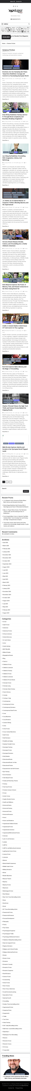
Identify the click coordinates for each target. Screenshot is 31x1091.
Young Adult (16, 68)
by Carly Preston (8, 121)
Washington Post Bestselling (10, 1034)
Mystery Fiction (7, 885)
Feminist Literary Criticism (9, 790)
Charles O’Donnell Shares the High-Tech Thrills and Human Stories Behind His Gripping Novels (15, 408)
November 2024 (7, 594)
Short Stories (6, 985)
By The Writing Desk (8, 453)
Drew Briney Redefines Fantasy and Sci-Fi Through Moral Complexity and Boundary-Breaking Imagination (15, 117)
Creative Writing (7, 722)
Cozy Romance (7, 719)
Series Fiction (6, 982)
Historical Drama (7, 805)
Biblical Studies (7, 652)
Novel (4, 906)
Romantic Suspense (8, 970)
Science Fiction (8, 68)
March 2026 (6, 545)
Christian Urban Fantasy (9, 689)
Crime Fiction (7, 192)
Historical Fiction (15, 359)
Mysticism (5, 888)
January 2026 (6, 551)
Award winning (6, 646)
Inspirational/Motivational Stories (11, 833)
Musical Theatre (7, 878)
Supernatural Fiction (18, 194)
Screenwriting (6, 979)
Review (5, 955)
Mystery (19, 192)
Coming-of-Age (7, 698)
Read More (5, 99)
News (9, 111)
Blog (5, 111)
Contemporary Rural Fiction (10, 710)
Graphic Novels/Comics (9, 799)
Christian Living (7, 686)
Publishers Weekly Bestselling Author (12, 940)
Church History (7, 692)
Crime (4, 725)
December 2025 (7, 554)
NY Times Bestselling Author (10, 909)
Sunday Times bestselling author (11, 1004)
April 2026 (5, 542)
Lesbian (5, 842)
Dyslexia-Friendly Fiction (9, 744)
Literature (5, 857)
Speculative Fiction (7, 995)
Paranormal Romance (8, 915)
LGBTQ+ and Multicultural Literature (12, 848)
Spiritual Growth (7, 998)
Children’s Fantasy (7, 670)
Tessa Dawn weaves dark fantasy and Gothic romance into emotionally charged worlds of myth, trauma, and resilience (16, 524)
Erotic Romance (7, 774)
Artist (4, 643)
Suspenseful (6, 1013)
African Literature (7, 634)
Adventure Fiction (7, 631)
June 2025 (5, 573)
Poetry (4, 924)
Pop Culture (6, 927)
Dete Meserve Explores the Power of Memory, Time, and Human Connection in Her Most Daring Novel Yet (15, 287)
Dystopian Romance (8, 753)
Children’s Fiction (7, 673)
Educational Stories (8, 765)
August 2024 (6, 600)
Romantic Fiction (7, 967)
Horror (11, 152)
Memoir (5, 860)
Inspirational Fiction (8, 826)
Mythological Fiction (8, 891)
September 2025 (7, 564)
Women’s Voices (7, 1044)
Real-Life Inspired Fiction (9, 943)
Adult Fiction (6, 624)
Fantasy (6, 152)
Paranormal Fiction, (8, 912)
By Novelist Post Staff (9, 330)
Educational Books (7, 759)
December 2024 (7, 591)
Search (4, 488)
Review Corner (6, 958)
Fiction (4, 793)
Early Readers (6, 756)
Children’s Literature (9, 236)
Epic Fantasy (6, 771)
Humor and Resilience (8, 820)
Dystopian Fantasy (7, 747)
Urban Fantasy (6, 1022)
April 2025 (5, 579)
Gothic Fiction (6, 796)
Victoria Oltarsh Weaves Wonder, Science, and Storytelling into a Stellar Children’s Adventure (14, 244)
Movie (4, 872)
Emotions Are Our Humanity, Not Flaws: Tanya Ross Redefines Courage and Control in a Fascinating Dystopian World (15, 74)
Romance (5, 961)
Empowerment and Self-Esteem (11, 768)
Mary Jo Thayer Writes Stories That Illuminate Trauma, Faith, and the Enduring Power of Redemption (14, 511)
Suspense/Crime (8, 197)
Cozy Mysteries (7, 716)
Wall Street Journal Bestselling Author (12, 1028)
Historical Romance (8, 814)
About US (12, 1)
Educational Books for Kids (10, 762)
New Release (6, 894)
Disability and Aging (8, 741)
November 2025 (7, 558)
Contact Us (19, 1)
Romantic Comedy (7, 964)
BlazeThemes (25, 1085)
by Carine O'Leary (8, 78)
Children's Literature (8, 667)
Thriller (15, 197)
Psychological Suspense (9, 930)
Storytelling (6, 1001)
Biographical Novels (8, 655)
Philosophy (6, 921)
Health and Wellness (8, 802)
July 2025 (5, 570)
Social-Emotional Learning (9, 992)
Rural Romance (7, 973)
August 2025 (6, 567)
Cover (4, 713)
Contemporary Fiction (8, 704)
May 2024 (5, 606)
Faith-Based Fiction (8, 777)
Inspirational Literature (8, 829)
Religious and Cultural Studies (10, 949)
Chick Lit (5, 661)
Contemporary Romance (9, 707)
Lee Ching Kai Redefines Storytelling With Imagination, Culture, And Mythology (14, 158)
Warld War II (6, 1031)
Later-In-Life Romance (8, 839)
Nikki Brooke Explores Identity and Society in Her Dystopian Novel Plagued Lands (15, 449)
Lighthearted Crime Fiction (9, 851)
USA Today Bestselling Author (10, 1025)
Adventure (6, 359)
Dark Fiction (6, 735)
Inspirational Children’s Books (10, 823)
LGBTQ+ (5, 845)
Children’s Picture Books (9, 679)
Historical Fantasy (7, 808)
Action (4, 621)
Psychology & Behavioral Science (11, 937)
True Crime (6, 1019)
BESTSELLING (6, 649)
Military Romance (7, 869)
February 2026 (6, 548)
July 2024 (5, 603)
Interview (16, 66)
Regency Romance (7, 946)
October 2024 (6, 597)
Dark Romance (6, 738)
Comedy (5, 695)
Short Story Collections (9, 989)
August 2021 (6, 613)
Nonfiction (5, 903)
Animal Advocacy (7, 637)
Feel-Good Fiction (7, 787)
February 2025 (6, 585)
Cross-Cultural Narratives (9, 732)
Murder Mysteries (7, 875)
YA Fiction (5, 1047)
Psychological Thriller (8, 933)
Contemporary (6, 701)
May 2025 (5, 576)
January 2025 (6, 588)
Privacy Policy (19, 1088)
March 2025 (6, 582)
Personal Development (8, 918)
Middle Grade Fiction (9, 361)
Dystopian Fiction (8, 66)
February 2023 (6, 610)
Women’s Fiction (17, 281)
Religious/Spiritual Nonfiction (10, 952)
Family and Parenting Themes (10, 780)
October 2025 (6, 561)
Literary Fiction (6, 854)
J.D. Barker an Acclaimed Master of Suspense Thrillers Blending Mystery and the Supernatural (15, 202)
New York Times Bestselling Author (12, 897)
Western (5, 1037)
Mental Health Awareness (9, 863)
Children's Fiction (7, 664)
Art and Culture (7, 640)
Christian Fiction (7, 683)
